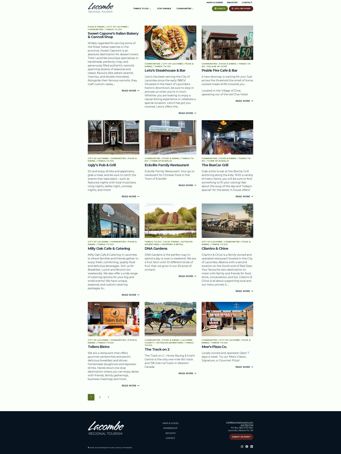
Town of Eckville (161, 161)
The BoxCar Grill (215, 165)
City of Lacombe (117, 27)
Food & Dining (96, 27)
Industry (170, 433)
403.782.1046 (247, 425)
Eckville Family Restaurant (167, 165)
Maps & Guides (170, 423)
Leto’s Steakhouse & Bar (165, 70)
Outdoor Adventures (169, 343)
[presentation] (170, 43)
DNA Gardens (156, 248)
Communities (95, 29)
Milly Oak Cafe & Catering (109, 248)
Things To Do (113, 29)
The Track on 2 (157, 349)
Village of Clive (217, 66)
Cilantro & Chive (215, 248)
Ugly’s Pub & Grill (102, 165)
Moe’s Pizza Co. (214, 347)
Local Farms (171, 242)
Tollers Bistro (98, 347)
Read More (130, 90)
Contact (170, 438)
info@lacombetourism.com (239, 422)
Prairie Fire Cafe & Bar (220, 70)
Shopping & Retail (172, 244)
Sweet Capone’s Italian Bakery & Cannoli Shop (113, 35)
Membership (170, 428)
